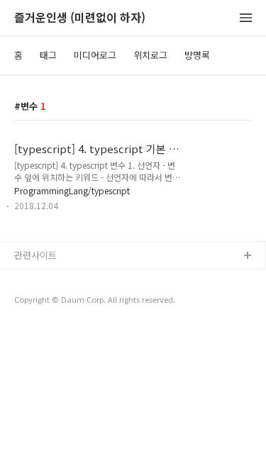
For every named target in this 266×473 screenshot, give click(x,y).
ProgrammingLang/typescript (72, 190)
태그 (48, 55)
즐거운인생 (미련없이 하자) (79, 18)
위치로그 (150, 55)
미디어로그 (95, 55)
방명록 (197, 55)
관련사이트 (35, 255)
